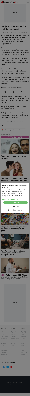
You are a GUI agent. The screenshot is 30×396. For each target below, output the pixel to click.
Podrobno (4, 197)
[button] (15, 199)
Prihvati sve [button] (15, 202)
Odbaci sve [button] (16, 206)
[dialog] (15, 198)
